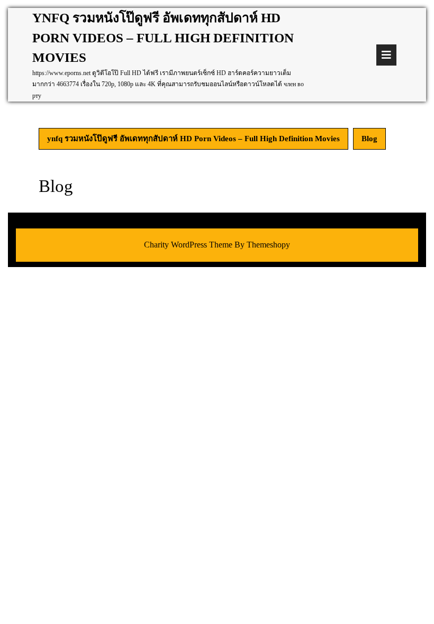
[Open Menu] (386, 55)
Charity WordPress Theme (188, 244)
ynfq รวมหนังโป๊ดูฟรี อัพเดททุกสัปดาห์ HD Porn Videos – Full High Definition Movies (163, 38)
